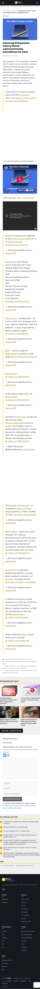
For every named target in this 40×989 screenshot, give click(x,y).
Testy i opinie (25, 899)
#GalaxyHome (11, 570)
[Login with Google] (8, 755)
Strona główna (7, 11)
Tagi (29, 981)
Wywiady (24, 941)
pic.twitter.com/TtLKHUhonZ (16, 617)
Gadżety (23, 918)
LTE (3, 947)
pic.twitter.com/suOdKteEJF (16, 101)
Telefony (29, 659)
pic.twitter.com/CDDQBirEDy (16, 334)
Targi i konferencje (26, 938)
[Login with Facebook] (4, 755)
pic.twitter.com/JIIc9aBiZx (25, 582)
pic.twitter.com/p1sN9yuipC (16, 245)
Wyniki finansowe (26, 934)
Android (14, 11)
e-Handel (24, 947)
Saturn (19, 198)
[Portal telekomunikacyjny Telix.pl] (20, 2)
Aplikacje (4, 966)
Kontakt (9, 981)
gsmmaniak (29, 198)
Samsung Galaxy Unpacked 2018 (24, 865)
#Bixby (26, 394)
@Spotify (13, 505)
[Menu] (3, 3)
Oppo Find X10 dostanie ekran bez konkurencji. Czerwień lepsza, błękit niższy (29, 722)
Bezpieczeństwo (7, 960)
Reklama (23, 950)
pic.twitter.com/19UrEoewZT (25, 357)
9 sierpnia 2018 (28, 449)
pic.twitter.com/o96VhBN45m (17, 377)
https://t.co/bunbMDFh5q (22, 239)
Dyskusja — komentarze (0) (11, 731)
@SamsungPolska (15, 242)
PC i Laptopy (25, 915)
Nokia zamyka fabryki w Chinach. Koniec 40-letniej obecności (9, 721)
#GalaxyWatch (11, 532)
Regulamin (23, 981)
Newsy (12, 659)
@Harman (9, 579)
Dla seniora (24, 909)
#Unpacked (24, 95)
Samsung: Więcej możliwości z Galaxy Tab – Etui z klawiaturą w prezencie (9, 700)
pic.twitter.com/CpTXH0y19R (17, 640)
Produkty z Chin (26, 921)
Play (3, 934)
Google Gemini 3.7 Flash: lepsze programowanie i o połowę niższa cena (20, 836)
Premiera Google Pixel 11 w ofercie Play (16, 831)
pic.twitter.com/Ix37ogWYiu (25, 515)
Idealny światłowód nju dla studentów (15, 827)
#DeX (7, 351)
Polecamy (5, 902)
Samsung (18, 659)
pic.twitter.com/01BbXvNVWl (17, 441)
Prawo (23, 944)
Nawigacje (24, 912)
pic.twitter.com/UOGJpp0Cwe (17, 553)
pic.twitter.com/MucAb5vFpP (17, 400)
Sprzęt (23, 659)
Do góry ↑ (5, 986)
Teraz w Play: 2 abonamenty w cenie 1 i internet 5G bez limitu (30, 700)
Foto (3, 970)
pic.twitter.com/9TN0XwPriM (17, 301)
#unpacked (9, 236)
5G (3, 944)
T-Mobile (4, 938)
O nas (3, 981)
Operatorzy (6, 927)
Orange (4, 931)
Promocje (5, 899)
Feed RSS (5, 983)
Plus (3, 941)
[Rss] (3, 889)
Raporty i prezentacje (27, 931)
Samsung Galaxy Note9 (12, 661)
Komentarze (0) (7, 742)
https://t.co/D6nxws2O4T (25, 98)
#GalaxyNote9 (11, 262)
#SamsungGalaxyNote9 (14, 423)
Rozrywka (5, 963)
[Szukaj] (37, 3)
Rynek (23, 927)
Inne (3, 956)
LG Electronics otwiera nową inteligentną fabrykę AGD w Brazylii (21, 822)
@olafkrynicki (10, 426)
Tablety (23, 905)
